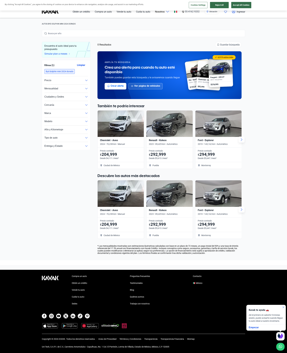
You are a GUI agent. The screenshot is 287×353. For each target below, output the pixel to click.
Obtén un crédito (81, 11)
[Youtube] (58, 316)
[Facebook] (44, 316)
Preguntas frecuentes (140, 276)
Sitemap (191, 339)
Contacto (197, 276)
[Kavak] (50, 11)
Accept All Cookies (241, 5)
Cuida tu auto (143, 11)
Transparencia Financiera (172, 339)
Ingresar (241, 11)
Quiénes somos (137, 297)
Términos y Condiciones (130, 339)
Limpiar (81, 65)
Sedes (74, 303)
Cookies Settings (198, 5)
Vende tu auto (124, 11)
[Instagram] (51, 316)
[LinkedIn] (73, 316)
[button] (59, 71)
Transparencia (151, 339)
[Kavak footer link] (50, 290)
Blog (132, 290)
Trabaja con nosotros (140, 303)
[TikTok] (80, 316)
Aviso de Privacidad (107, 339)
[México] (175, 12)
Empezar (254, 327)
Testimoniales (136, 283)
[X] (65, 316)
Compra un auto (103, 11)
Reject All (219, 5)
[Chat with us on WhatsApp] (280, 347)
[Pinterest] (87, 316)
